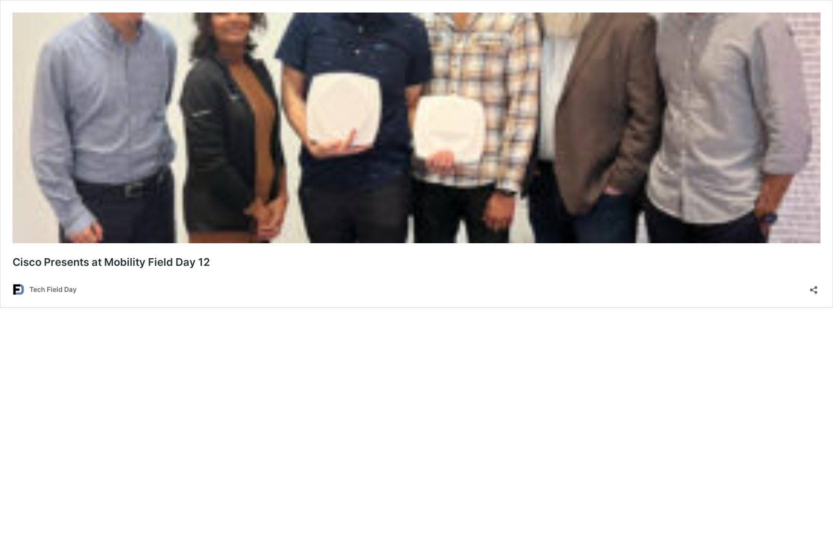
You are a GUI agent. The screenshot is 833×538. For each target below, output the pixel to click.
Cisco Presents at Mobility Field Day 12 (111, 262)
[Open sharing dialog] (813, 286)
